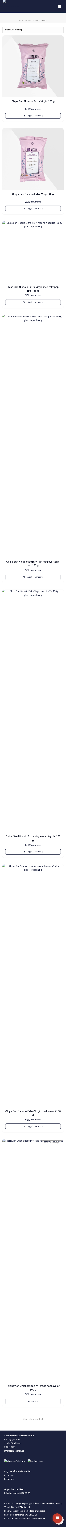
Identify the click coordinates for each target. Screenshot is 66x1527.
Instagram (9, 1479)
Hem (21, 20)
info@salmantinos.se (14, 1451)
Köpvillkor (9, 1503)
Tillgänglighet (25, 1507)
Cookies (35, 1503)
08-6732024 (9, 1447)
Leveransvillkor (47, 1503)
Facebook (9, 1475)
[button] (33, 116)
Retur (58, 1503)
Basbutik (30, 20)
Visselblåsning (11, 1507)
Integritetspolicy (22, 1503)
